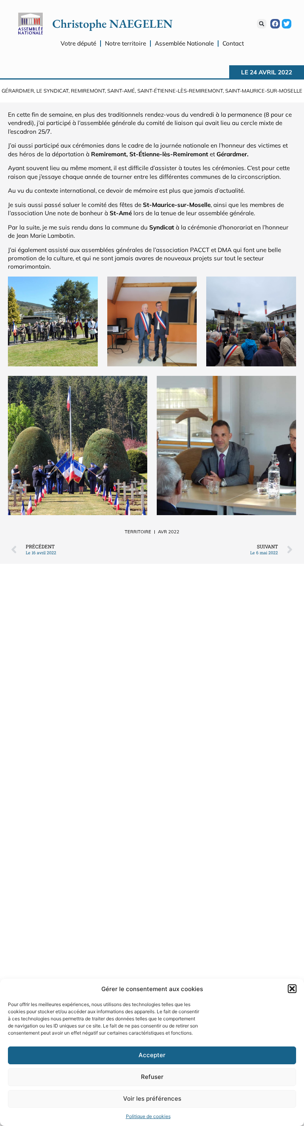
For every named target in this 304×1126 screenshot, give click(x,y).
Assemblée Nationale (184, 43)
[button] (292, 989)
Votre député (78, 43)
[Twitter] (286, 23)
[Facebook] (275, 23)
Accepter (152, 1055)
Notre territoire (125, 43)
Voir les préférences (152, 1098)
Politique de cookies (148, 1116)
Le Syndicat (52, 90)
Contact (233, 43)
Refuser (152, 1077)
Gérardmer (18, 90)
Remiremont (88, 90)
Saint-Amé (121, 90)
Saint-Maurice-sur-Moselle (263, 90)
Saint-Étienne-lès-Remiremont (180, 90)
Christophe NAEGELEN (112, 23)
